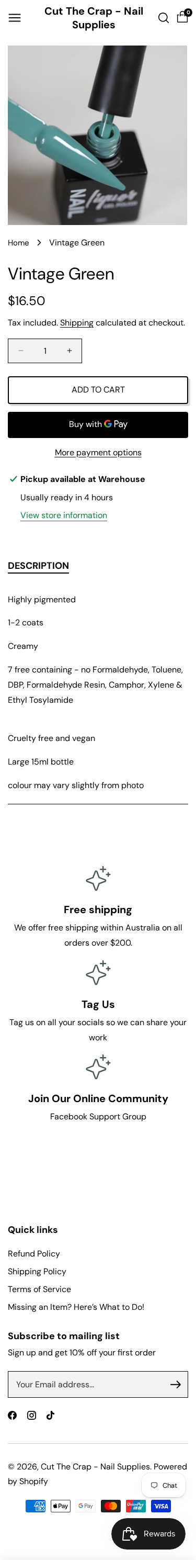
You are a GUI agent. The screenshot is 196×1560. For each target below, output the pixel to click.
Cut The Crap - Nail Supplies (95, 1466)
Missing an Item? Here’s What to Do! (76, 1306)
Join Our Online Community (98, 1098)
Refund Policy (34, 1253)
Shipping (77, 322)
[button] (14, 17)
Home (18, 243)
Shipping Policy (37, 1271)
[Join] (175, 1384)
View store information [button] (63, 515)
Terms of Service (39, 1289)
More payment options (98, 452)
